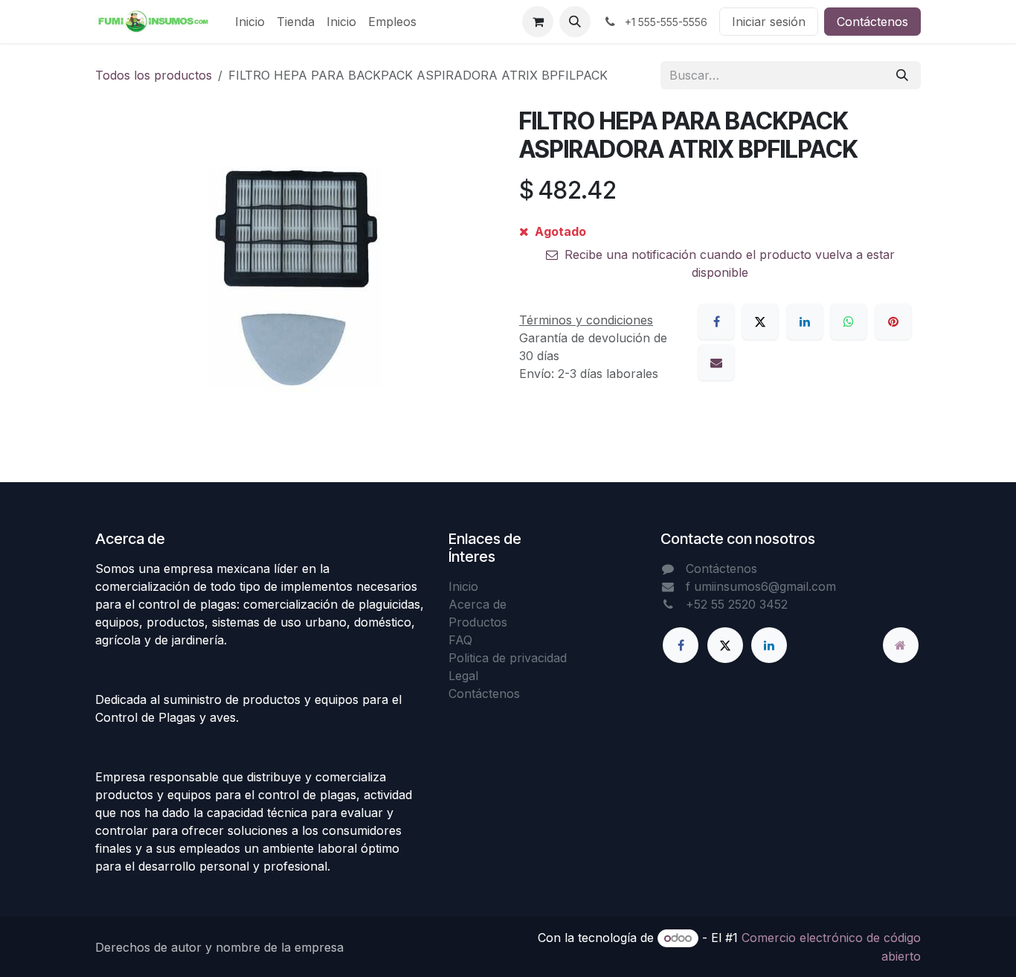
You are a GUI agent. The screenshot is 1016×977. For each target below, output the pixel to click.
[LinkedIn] (805, 321)
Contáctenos (872, 21)
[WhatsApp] (849, 321)
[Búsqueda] (902, 75)
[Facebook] (716, 321)
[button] (575, 21)
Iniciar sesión (769, 21)
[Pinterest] (893, 321)
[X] (760, 321)
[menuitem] (250, 21)
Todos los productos (153, 75)
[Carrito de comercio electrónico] (537, 21)
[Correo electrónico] (716, 362)
